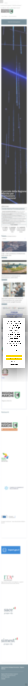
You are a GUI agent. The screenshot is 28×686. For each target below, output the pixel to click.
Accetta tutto (14, 356)
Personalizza (14, 361)
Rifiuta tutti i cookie (14, 358)
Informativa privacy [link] (14, 364)
